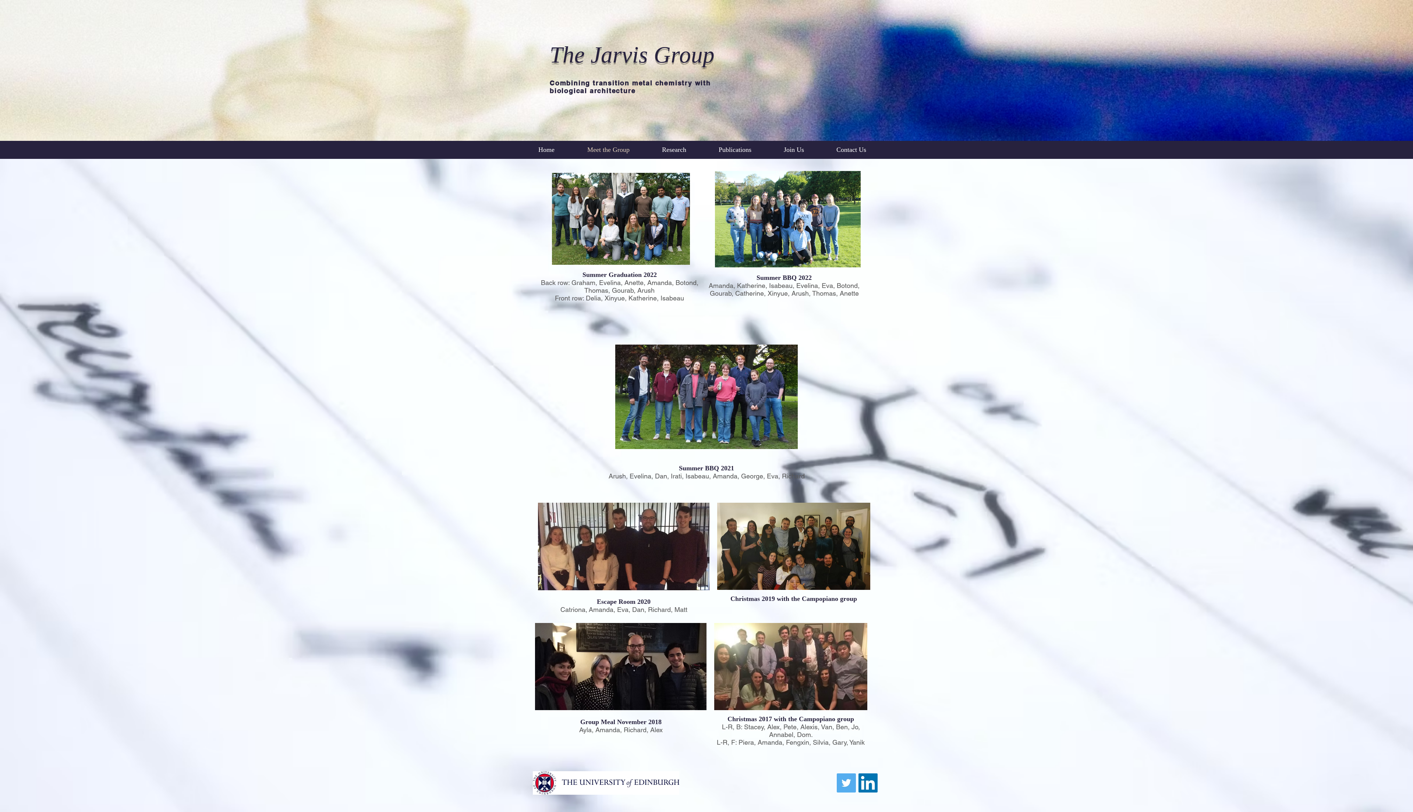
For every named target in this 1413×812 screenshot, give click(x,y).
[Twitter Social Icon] (846, 783)
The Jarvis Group (632, 55)
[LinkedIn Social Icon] (868, 783)
